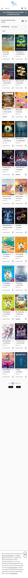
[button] (23, 21)
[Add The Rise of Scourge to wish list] (13, 175)
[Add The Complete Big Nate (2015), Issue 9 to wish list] (13, 319)
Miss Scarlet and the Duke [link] (20, 138)
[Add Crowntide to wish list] (26, 233)
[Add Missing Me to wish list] (26, 117)
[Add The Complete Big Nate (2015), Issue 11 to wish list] (13, 290)
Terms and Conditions (8, 555)
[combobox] (11, 8)
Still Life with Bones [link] (20, 81)
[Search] (2, 8)
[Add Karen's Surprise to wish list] (13, 204)
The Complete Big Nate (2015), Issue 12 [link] (20, 254)
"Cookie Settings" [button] (12, 567)
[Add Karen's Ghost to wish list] (26, 204)
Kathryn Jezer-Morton (8, 111)
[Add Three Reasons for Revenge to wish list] (26, 59)
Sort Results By (5, 26)
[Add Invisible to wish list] (26, 377)
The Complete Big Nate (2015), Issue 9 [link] (7, 312)
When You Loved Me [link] (7, 81)
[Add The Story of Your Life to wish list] (13, 117)
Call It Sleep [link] (6, 52)
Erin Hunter (6, 169)
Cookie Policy (13, 573)
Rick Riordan (19, 169)
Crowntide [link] (18, 225)
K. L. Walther (6, 256)
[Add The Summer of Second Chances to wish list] (13, 261)
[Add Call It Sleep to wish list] (13, 59)
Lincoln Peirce (20, 256)
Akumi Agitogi (7, 343)
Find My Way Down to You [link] (7, 370)
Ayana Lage (19, 111)
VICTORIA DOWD (21, 140)
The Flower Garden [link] (20, 312)
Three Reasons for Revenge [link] (20, 52)
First (11, 387)
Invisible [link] (18, 370)
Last (18, 387)
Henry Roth (6, 54)
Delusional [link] (5, 138)
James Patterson (7, 140)
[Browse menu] (25, 8)
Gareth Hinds (20, 285)
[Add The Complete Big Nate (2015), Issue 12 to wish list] (26, 261)
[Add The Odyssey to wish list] (26, 290)
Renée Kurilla (20, 314)
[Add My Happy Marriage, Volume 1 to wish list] (13, 348)
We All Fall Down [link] (7, 225)
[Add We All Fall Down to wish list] (13, 233)
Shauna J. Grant (7, 198)
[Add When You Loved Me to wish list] (13, 88)
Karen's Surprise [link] (7, 196)
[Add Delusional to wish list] (13, 146)
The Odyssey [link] (19, 283)
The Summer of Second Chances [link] (7, 254)
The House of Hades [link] (20, 167)
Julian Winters (7, 371)
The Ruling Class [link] (20, 341)
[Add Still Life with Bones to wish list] (26, 88)
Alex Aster (19, 227)
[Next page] (20, 383)
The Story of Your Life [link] (7, 110)
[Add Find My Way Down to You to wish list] (13, 377)
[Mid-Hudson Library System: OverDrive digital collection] (14, 3)
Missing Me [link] (19, 110)
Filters (3, 31)
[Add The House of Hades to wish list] (26, 175)
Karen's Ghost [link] (19, 196)
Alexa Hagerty (20, 83)
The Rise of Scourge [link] (7, 167)
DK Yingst (19, 198)
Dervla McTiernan (21, 54)
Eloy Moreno (19, 371)
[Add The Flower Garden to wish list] (26, 319)
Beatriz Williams (7, 83)
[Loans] (22, 9)
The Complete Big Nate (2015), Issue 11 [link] (7, 283)
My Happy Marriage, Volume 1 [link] (7, 341)
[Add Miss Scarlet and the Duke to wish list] (26, 146)
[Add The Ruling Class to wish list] (26, 348)
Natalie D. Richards (8, 227)
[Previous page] (9, 383)
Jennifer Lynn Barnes (21, 343)
